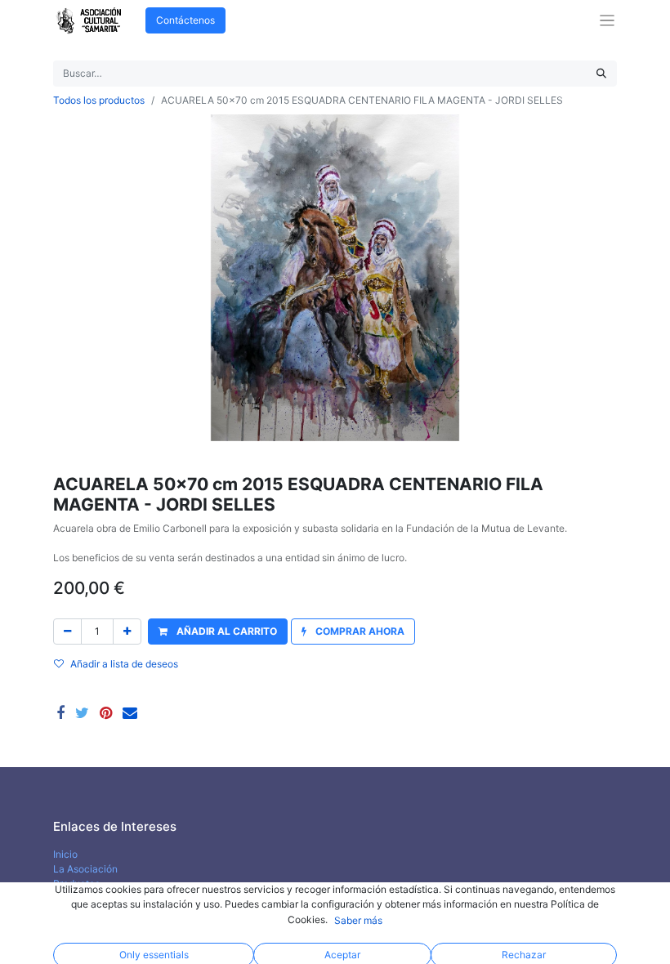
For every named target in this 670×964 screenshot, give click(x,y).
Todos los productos (99, 100)
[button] (218, 631)
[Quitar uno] (67, 631)
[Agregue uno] (127, 631)
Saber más (358, 920)
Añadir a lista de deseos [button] (124, 664)
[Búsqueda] (601, 73)
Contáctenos (185, 20)
